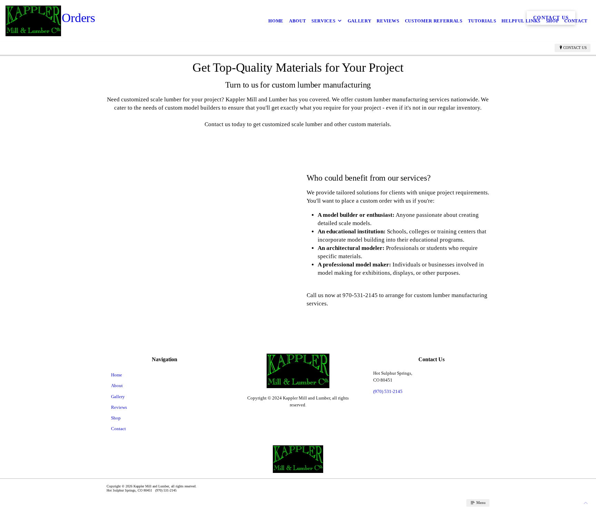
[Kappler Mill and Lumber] (33, 21)
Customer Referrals (434, 20)
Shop (552, 20)
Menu (480, 502)
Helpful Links (520, 20)
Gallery (359, 20)
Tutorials (482, 20)
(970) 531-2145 (388, 391)
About (297, 20)
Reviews (388, 20)
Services (323, 20)
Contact (576, 20)
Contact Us (575, 47)
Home (276, 20)
